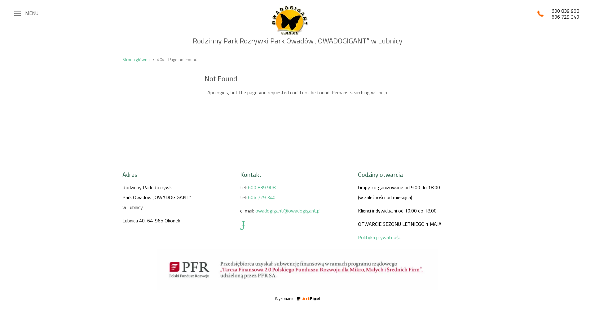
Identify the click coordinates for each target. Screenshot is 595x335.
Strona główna (136, 59)
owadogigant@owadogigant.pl (287, 210)
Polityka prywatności (380, 237)
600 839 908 (565, 11)
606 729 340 (565, 16)
